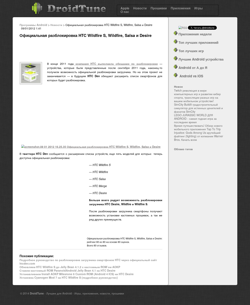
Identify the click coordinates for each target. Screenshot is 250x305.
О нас (125, 11)
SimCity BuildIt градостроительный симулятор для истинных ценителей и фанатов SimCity (198, 108)
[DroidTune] (68, 15)
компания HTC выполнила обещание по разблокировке (116, 64)
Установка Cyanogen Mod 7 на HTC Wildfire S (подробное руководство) (69, 277)
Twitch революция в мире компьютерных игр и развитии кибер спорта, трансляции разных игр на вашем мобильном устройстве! (197, 95)
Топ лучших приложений (198, 42)
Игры (198, 8)
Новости (140, 8)
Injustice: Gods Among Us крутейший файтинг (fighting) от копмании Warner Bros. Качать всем (198, 136)
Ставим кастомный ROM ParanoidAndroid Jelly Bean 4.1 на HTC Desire (67, 270)
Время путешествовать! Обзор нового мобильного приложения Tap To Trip (198, 127)
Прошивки (159, 8)
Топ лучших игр (191, 50)
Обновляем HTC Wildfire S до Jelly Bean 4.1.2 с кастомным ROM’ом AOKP (70, 267)
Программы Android (33, 25)
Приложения (180, 8)
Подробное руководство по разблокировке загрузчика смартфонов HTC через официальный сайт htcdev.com (88, 261)
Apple (125, 8)
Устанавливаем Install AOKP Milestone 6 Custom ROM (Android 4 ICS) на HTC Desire (77, 274)
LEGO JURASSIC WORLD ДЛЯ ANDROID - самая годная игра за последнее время (195, 118)
